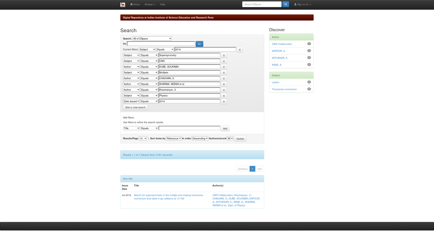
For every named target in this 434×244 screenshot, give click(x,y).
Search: (127, 38)
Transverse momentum (284, 89)
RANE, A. (238, 202)
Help (162, 4)
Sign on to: (303, 4)
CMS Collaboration (222, 195)
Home (136, 4)
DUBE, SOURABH (238, 198)
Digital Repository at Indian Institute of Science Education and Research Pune (168, 17)
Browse (149, 4)
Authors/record (217, 138)
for (124, 43)
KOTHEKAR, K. (224, 202)
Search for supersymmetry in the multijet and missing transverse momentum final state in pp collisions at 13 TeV (168, 196)
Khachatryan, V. (242, 195)
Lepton (275, 82)
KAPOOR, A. (278, 51)
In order (186, 138)
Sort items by (157, 138)
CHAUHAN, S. (219, 198)
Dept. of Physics (236, 205)
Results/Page (130, 138)
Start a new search (135, 107)
